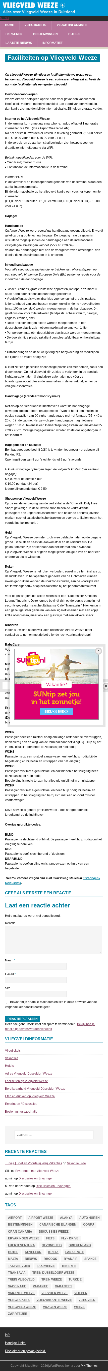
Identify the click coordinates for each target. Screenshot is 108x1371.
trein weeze (51, 1279)
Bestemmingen (45, 34)
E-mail (10, 974)
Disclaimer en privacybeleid (25, 1351)
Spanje (90, 1259)
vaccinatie (17, 1286)
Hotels (74, 34)
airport (15, 1218)
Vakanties (11, 1058)
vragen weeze (55, 1307)
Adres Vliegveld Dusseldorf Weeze (28, 1073)
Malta (13, 1259)
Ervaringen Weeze (23, 1238)
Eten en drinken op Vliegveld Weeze (30, 1096)
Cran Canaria (20, 1231)
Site (7, 988)
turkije (75, 1279)
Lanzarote (74, 1252)
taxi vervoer (19, 1266)
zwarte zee (17, 1314)
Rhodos (50, 1259)
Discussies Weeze (54, 1231)
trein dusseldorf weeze (53, 1272)
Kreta (53, 1252)
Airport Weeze (40, 1218)
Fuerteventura (21, 1245)
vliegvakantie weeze (54, 1300)
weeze (79, 1307)
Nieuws (31, 1259)
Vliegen (80, 1293)
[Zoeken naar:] (54, 1135)
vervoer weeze (54, 1293)
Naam (9, 960)
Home (9, 25)
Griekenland (80, 1245)
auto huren (89, 1218)
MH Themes (89, 1365)
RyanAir (71, 1259)
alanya (66, 1218)
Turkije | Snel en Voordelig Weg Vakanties (33, 1163)
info (7, 1335)
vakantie (40, 1286)
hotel (13, 1252)
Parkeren (14, 34)
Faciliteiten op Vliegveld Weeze (26, 1081)
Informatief (52, 43)
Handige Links (15, 1343)
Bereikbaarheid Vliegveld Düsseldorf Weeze (35, 1088)
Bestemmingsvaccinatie (21, 1111)
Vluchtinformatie (72, 25)
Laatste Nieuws (19, 43)
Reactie (10, 923)
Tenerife (69, 1266)
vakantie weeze (21, 1293)
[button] (4, 18)
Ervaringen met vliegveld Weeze (37, 1171)
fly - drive (69, 1238)
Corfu (88, 1224)
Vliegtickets (35, 25)
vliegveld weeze (22, 1307)
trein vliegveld (21, 1279)
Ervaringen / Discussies (21, 1104)
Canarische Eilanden (57, 1224)
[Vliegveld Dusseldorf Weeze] (54, 13)
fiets (50, 1238)
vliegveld (87, 1300)
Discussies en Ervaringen (36, 1178)
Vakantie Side (76, 1163)
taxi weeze (46, 1266)
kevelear (33, 1252)
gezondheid (52, 1245)
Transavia (17, 1272)
